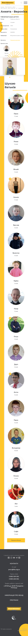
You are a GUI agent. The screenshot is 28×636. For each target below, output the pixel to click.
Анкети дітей (21, 8)
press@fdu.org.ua (14, 569)
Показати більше (16, 540)
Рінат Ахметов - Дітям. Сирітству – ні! (9, 8)
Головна (2, 7)
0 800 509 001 (14, 576)
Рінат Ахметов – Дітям (10, 7)
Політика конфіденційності (22, 629)
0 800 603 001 (14, 579)
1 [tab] (9, 77)
